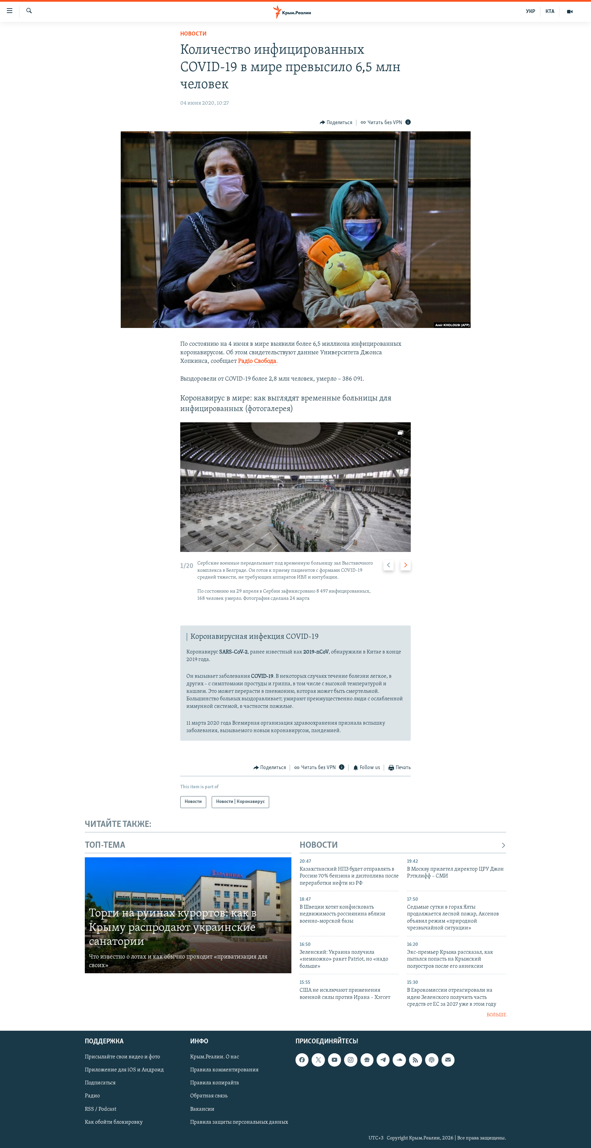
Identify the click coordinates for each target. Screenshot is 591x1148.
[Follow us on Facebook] (302, 1059)
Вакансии (202, 1109)
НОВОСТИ (319, 845)
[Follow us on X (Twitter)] (318, 1059)
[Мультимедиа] (570, 11)
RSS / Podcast (100, 1109)
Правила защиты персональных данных (239, 1122)
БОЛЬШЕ (496, 1015)
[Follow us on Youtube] (334, 1059)
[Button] (336, 122)
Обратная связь (208, 1096)
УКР (530, 11)
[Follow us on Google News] (366, 1059)
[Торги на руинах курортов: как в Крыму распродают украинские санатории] (188, 915)
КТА (550, 11)
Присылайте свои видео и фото (122, 1057)
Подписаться (100, 1083)
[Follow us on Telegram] (383, 1059)
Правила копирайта (214, 1083)
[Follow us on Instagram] (350, 1059)
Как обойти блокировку (114, 1122)
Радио (92, 1096)
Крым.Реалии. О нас (214, 1057)
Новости (193, 34)
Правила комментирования (224, 1070)
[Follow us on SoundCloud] (399, 1059)
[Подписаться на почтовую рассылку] (448, 1059)
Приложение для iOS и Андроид (124, 1070)
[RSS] (415, 1059)
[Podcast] (431, 1059)
